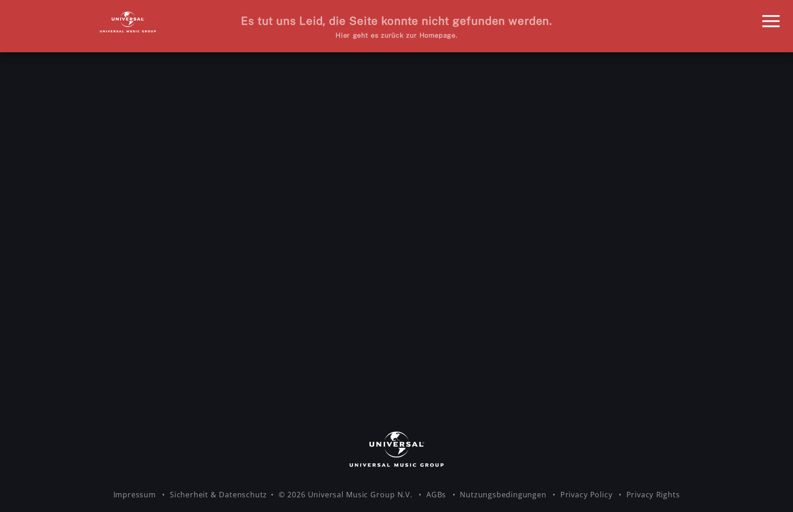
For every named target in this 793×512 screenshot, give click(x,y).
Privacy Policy (587, 495)
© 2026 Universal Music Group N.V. (347, 495)
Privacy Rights (653, 495)
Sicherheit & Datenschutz (218, 495)
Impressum (135, 495)
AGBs (437, 495)
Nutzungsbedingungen (504, 495)
